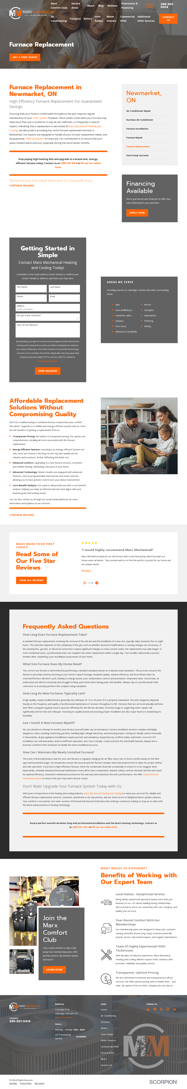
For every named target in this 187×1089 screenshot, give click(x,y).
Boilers (104, 1028)
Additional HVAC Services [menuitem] (146, 18)
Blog (101, 5)
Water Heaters (108, 1040)
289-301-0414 (167, 5)
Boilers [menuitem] (88, 18)
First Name (22, 287)
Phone (20, 296)
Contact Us (168, 18)
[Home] (31, 13)
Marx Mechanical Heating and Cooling (102, 793)
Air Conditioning (108, 1015)
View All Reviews (31, 580)
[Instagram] (167, 1009)
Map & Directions (63, 1017)
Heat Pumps (107, 1034)
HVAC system (40, 118)
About (90, 5)
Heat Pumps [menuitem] (99, 18)
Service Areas (108, 1052)
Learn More (54, 969)
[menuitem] (149, 110)
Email (52, 296)
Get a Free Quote (25, 57)
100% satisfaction (35, 138)
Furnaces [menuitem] (75, 18)
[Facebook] (154, 1009)
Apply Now (137, 213)
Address (20, 306)
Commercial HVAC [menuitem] (127, 18)
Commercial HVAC (110, 1046)
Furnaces (105, 1021)
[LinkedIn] (174, 1009)
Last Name (55, 287)
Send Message (47, 371)
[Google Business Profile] (148, 1009)
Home (104, 1009)
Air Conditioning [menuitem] (59, 18)
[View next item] (96, 582)
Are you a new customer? (29, 315)
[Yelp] (161, 1009)
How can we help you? (27, 325)
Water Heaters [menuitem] (111, 18)
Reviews (112, 5)
